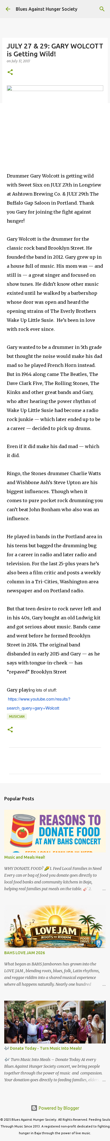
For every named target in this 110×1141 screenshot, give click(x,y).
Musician (17, 716)
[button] (10, 72)
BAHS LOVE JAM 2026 (24, 953)
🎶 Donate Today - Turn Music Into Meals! (43, 1048)
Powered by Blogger (58, 1108)
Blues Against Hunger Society (46, 9)
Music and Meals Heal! (24, 857)
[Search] (102, 9)
